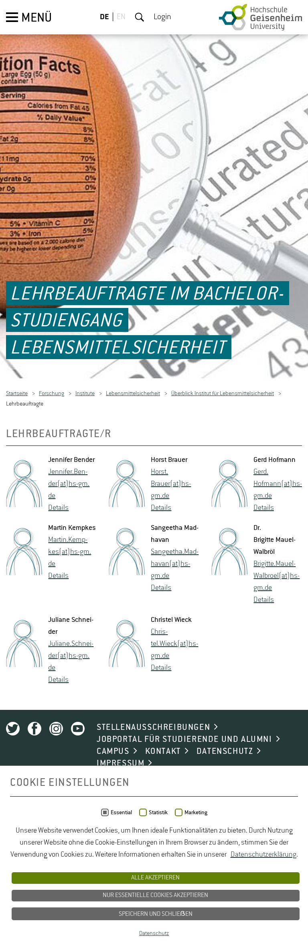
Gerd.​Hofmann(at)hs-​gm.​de (277, 484)
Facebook (34, 729)
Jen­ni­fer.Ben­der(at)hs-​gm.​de (68, 484)
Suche (140, 17)
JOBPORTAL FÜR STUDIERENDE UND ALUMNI (184, 740)
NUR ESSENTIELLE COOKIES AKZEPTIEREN (155, 895)
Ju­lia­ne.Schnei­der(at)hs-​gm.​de (70, 656)
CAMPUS (113, 752)
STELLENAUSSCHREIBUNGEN (153, 728)
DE (104, 17)
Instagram (56, 729)
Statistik (158, 812)
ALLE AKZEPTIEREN (155, 877)
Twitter (13, 729)
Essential (121, 812)
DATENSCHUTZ (225, 752)
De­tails (58, 508)
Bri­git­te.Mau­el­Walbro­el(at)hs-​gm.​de (276, 576)
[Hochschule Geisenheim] (260, 17)
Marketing (195, 812)
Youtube (78, 729)
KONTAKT (163, 752)
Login (162, 17)
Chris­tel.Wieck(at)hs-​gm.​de (174, 644)
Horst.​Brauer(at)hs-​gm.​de (171, 484)
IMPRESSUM (120, 764)
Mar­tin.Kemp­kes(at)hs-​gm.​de (69, 552)
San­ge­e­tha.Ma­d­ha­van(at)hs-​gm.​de (175, 564)
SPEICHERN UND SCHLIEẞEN (155, 914)
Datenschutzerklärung (263, 855)
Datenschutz (154, 933)
